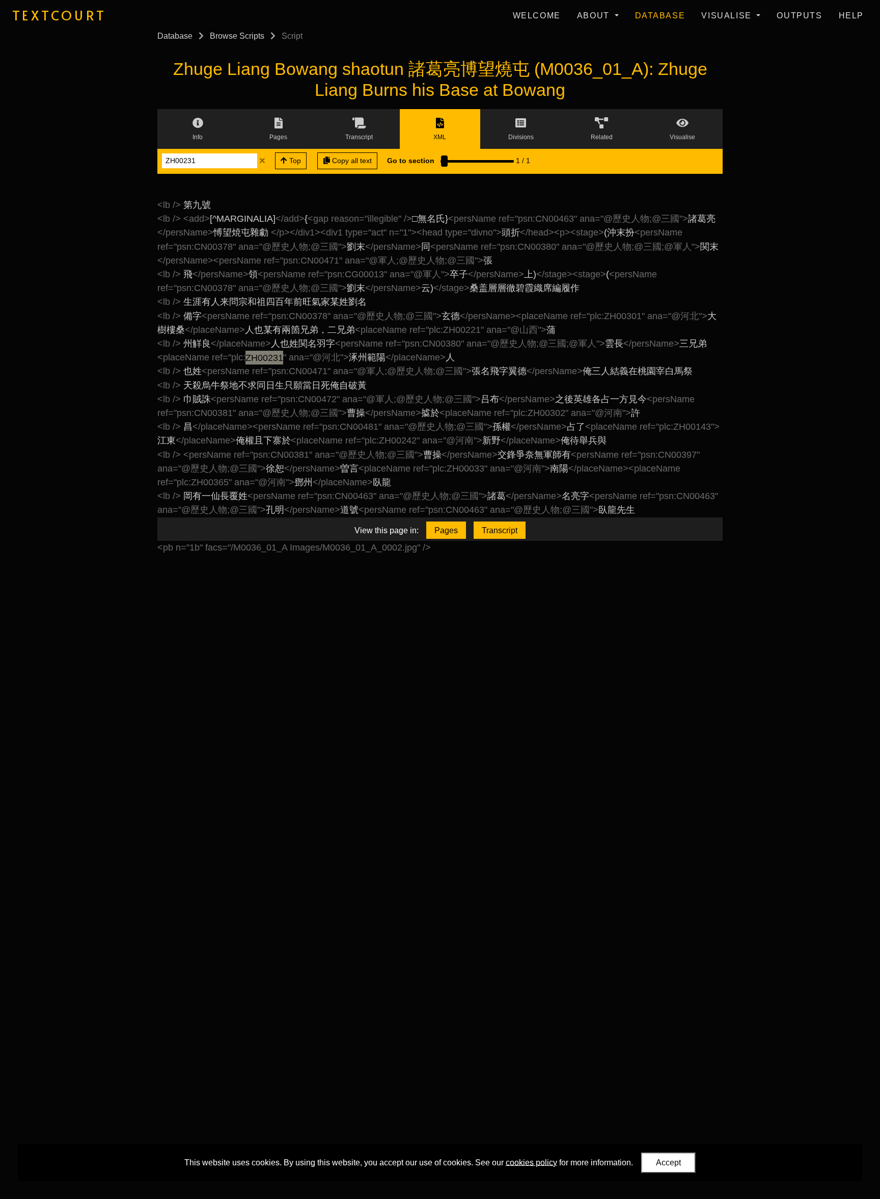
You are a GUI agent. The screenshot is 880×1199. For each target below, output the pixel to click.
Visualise (727, 15)
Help (851, 15)
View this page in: (386, 530)
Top (294, 161)
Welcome (537, 15)
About (595, 15)
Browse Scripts (237, 36)
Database (660, 15)
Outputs (799, 15)
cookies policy (531, 1162)
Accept (668, 1162)
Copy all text (351, 161)
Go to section (410, 161)
